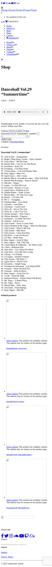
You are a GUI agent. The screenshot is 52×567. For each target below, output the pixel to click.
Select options (12, 341)
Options (4, 131)
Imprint (4, 552)
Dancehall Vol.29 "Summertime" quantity (18, 133)
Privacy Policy (7, 557)
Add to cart (6, 139)
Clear (27, 131)
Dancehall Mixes (17, 142)
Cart (3, 21)
